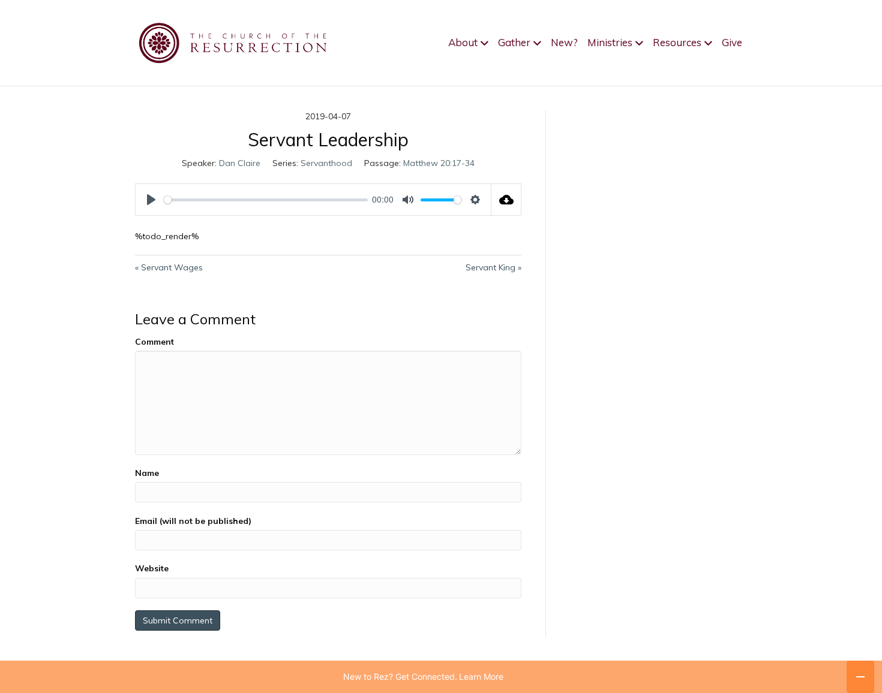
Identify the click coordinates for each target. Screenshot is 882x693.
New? (564, 42)
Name (147, 473)
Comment (154, 341)
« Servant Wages (169, 267)
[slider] (266, 200)
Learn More (481, 676)
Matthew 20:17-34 (439, 163)
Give (732, 42)
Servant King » (493, 267)
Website (152, 568)
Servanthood (326, 163)
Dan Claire (239, 163)
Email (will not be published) (193, 521)
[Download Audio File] (506, 199)
